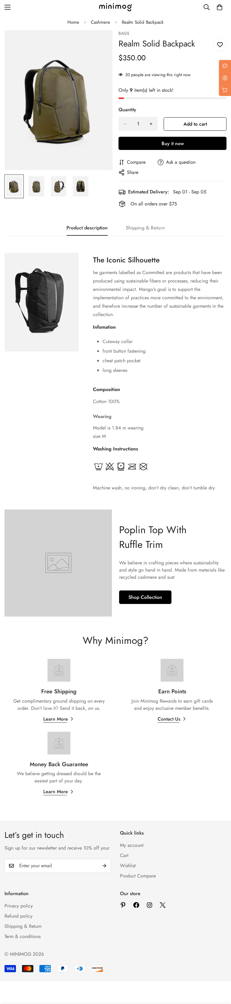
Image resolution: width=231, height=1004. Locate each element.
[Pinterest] (123, 905)
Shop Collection (145, 597)
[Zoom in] (99, 43)
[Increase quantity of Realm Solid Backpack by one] (151, 123)
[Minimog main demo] (115, 7)
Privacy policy (19, 905)
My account (131, 845)
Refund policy (18, 916)
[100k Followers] (149, 905)
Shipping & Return (23, 926)
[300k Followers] (136, 905)
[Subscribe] (104, 866)
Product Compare (138, 875)
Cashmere (100, 22)
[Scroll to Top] (219, 971)
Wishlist (128, 865)
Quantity (127, 109)
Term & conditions (23, 936)
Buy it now (173, 143)
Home (73, 22)
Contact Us (169, 719)
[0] (219, 7)
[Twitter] (163, 905)
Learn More (55, 719)
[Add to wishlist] (219, 45)
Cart (124, 855)
